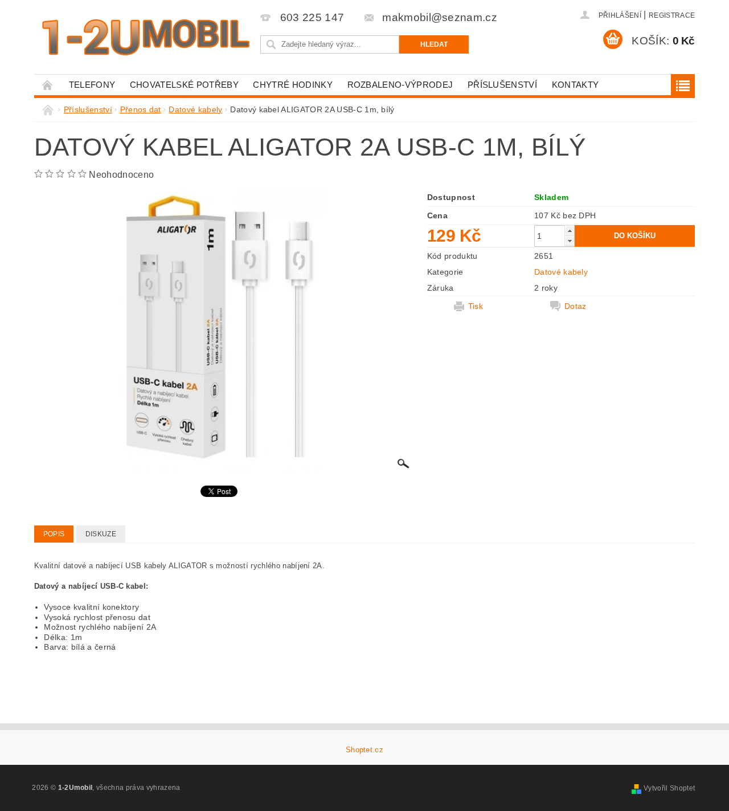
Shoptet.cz (364, 749)
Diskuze (100, 534)
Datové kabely (561, 271)
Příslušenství (502, 84)
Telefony (92, 84)
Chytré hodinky (292, 84)
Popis (54, 534)
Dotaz (575, 306)
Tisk (475, 306)
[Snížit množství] (569, 240)
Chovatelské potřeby (184, 84)
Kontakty (575, 84)
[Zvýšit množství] (569, 230)
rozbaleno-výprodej (400, 84)
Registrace (672, 15)
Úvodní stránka (48, 85)
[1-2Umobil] (145, 37)
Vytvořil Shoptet (669, 788)
